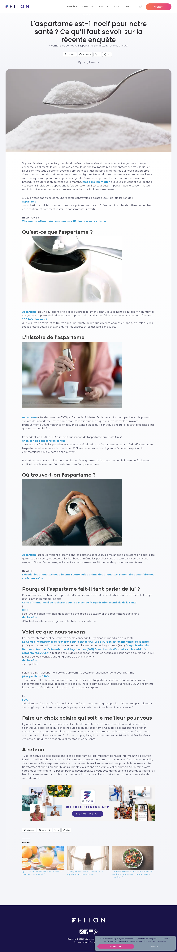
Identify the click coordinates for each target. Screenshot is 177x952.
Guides (86, 6)
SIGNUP (158, 6)
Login (140, 6)
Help (128, 6)
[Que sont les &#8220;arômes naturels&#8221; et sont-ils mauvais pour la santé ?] (43, 858)
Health (71, 6)
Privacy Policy (80, 942)
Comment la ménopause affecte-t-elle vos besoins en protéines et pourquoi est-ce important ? (132, 874)
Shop (117, 6)
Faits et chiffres (88, 14)
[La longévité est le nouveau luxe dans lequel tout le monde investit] (88, 858)
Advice (102, 6)
